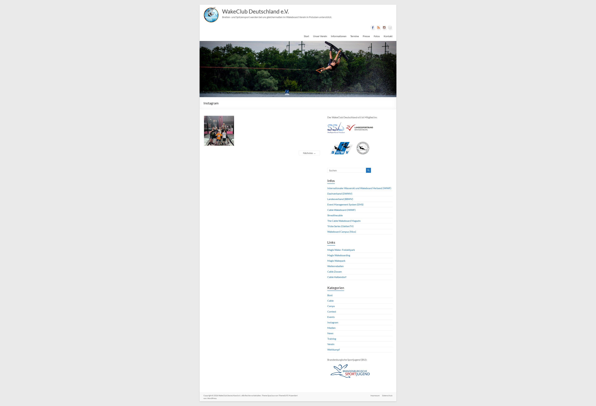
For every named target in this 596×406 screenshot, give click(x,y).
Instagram (332, 322)
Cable (330, 300)
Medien (331, 327)
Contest (331, 311)
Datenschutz (387, 395)
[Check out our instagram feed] (384, 27)
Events (331, 316)
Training (331, 338)
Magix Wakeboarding (338, 255)
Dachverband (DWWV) (339, 193)
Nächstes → (309, 152)
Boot (330, 295)
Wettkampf (333, 349)
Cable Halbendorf (336, 276)
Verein (330, 344)
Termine (354, 36)
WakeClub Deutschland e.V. (255, 11)
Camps (331, 306)
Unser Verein (320, 36)
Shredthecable (335, 215)
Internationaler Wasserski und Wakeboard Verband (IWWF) (359, 188)
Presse (366, 36)
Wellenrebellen (335, 266)
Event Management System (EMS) (345, 204)
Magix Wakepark (336, 260)
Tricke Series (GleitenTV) (340, 226)
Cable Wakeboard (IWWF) (341, 209)
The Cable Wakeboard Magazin (344, 220)
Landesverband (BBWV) (340, 198)
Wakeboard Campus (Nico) (341, 231)
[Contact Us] (390, 27)
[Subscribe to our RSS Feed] (378, 27)
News (330, 333)
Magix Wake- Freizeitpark (341, 249)
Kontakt (388, 36)
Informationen (338, 36)
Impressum (375, 395)
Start (306, 36)
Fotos (377, 36)
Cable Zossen (334, 271)
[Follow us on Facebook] (372, 27)
